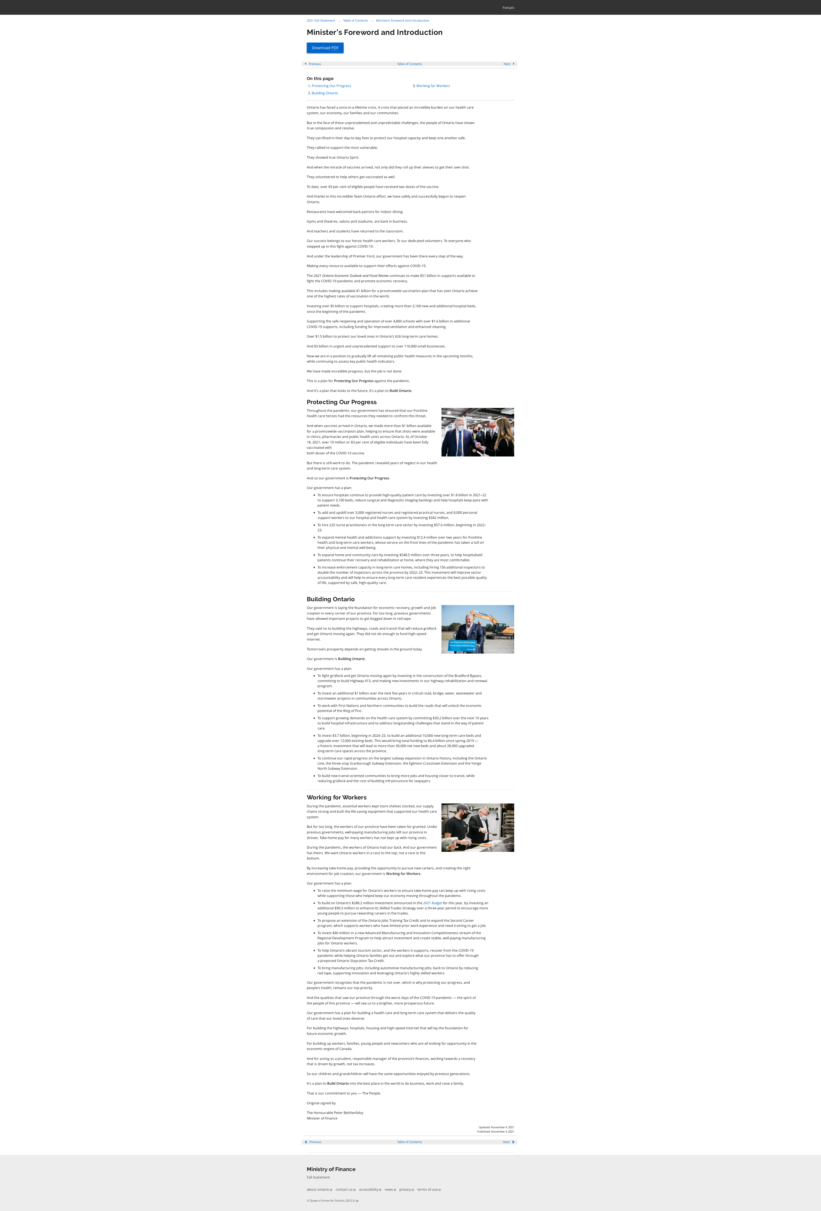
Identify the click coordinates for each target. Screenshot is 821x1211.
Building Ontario (325, 93)
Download (325, 47)
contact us (344, 1189)
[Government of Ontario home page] (357, 7)
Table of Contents (355, 20)
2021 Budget (432, 903)
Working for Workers (433, 85)
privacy (405, 1189)
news (389, 1189)
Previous (314, 64)
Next (507, 64)
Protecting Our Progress (331, 85)
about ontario (318, 1189)
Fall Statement (318, 1177)
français (508, 7)
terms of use (428, 1189)
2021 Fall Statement (321, 20)
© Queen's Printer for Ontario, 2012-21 (331, 1200)
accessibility (369, 1189)
